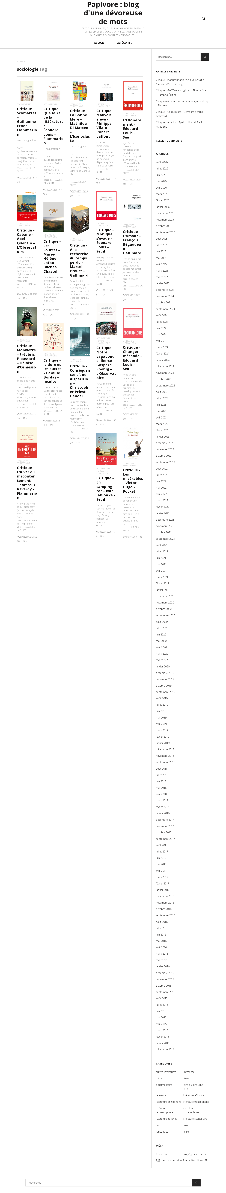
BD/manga (189, 1072)
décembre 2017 (165, 819)
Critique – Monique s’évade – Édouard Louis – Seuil (105, 240)
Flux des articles (194, 1154)
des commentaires (169, 1160)
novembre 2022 (165, 449)
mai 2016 (161, 941)
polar (186, 1125)
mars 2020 (162, 653)
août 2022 (162, 468)
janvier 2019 (163, 743)
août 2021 (162, 545)
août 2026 (162, 162)
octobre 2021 (163, 532)
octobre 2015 (163, 985)
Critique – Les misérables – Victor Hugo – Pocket (133, 481)
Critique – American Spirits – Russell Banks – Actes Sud (181, 124)
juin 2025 (161, 251)
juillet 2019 (162, 704)
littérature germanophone (165, 1110)
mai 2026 (161, 181)
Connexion (162, 1154)
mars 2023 (162, 424)
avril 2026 (161, 187)
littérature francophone (76, 105)
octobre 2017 (163, 832)
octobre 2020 (163, 609)
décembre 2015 (165, 973)
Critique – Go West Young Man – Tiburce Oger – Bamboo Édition (181, 92)
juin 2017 (161, 858)
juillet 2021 (162, 551)
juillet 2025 (162, 245)
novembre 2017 (165, 826)
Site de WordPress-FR (195, 1160)
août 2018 (162, 768)
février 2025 (162, 277)
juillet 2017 (162, 851)
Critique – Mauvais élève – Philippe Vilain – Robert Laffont (105, 123)
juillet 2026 (162, 168)
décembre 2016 (165, 896)
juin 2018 (161, 781)
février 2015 (162, 1036)
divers (186, 1078)
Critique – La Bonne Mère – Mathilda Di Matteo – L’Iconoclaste (80, 125)
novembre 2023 (165, 372)
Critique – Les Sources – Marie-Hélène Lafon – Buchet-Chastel (52, 256)
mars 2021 (162, 577)
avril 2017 (161, 870)
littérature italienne (166, 1118)
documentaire (24, 104)
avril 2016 (161, 947)
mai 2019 (161, 717)
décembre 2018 (165, 749)
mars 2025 (162, 270)
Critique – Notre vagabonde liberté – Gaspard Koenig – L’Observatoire (106, 362)
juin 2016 (161, 934)
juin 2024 (161, 328)
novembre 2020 (165, 602)
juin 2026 (161, 175)
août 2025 (162, 238)
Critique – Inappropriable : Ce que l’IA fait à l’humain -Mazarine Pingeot (180, 82)
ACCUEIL (99, 42)
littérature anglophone (76, 360)
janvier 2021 (163, 589)
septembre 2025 (165, 232)
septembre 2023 (165, 385)
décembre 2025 (165, 213)
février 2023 (162, 430)
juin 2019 (161, 711)
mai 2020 (161, 641)
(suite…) (47, 304)
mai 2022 (161, 487)
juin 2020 (161, 634)
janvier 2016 (163, 966)
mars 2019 (162, 730)
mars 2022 (162, 500)
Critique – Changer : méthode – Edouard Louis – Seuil (132, 358)
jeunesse (161, 1095)
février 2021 (162, 583)
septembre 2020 (165, 615)
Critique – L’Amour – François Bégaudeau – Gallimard (132, 242)
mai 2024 (161, 334)
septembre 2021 (165, 538)
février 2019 (162, 736)
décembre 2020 (165, 596)
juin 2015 (161, 1011)
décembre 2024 (165, 289)
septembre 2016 (165, 915)
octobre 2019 (163, 685)
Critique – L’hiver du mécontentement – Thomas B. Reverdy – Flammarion (27, 482)
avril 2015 (161, 1024)
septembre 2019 (165, 692)
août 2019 (162, 698)
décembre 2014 (165, 1049)
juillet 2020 (162, 628)
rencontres (162, 1131)
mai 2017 (161, 864)
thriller (186, 1131)
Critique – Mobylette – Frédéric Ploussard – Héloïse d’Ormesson (26, 358)
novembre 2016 (165, 902)
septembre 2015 (165, 992)
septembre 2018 (165, 762)
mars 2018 (162, 800)
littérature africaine (193, 1095)
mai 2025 (161, 258)
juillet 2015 (162, 1004)
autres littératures (166, 1072)
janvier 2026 (163, 207)
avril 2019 (161, 724)
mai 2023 (161, 411)
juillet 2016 (162, 928)
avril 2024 (161, 340)
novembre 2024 (165, 296)
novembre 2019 (165, 679)
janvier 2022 (163, 513)
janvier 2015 (163, 1043)
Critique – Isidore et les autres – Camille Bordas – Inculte (52, 371)
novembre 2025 (165, 219)
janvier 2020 (163, 666)
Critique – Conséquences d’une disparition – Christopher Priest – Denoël (80, 381)
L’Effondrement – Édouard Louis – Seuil (132, 129)
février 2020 (162, 660)
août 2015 (162, 998)
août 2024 (162, 315)
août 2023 (162, 392)
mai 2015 (161, 1017)
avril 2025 (161, 264)
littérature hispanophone (191, 1110)
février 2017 (162, 883)
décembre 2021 (165, 519)
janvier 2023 (163, 436)
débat (159, 1078)
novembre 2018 (165, 755)
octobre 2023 (163, 379)
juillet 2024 (162, 321)
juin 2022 (161, 481)
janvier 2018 (163, 813)
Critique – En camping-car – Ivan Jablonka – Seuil (105, 489)
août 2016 (162, 922)
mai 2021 (161, 564)
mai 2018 (161, 787)
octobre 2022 (163, 455)
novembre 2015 (165, 979)
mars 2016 (162, 953)
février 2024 (162, 353)
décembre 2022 (165, 443)
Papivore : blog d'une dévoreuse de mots (113, 13)
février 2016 (162, 960)
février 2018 (162, 806)
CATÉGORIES (124, 42)
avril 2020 (161, 647)
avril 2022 (161, 494)
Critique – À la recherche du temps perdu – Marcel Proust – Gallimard (79, 260)
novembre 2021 (165, 526)
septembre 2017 (165, 838)
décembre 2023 (165, 366)
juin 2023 (161, 404)
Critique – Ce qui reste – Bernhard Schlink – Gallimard (180, 114)
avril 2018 (161, 794)
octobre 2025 (163, 226)
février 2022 (162, 506)
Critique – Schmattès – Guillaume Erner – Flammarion (27, 121)
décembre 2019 (165, 673)
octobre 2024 (163, 302)
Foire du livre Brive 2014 (193, 1087)
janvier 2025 (163, 283)
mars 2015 (162, 1030)
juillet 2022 (162, 475)
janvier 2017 (163, 890)
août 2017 (162, 845)
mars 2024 (162, 347)
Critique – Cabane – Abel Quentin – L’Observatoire (27, 241)
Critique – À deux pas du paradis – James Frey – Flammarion (182, 103)
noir (158, 1125)
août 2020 (162, 621)
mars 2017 (162, 877)
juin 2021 (161, 557)
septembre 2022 (165, 462)
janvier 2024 (163, 360)
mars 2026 (162, 194)
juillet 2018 (162, 775)
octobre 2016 (163, 909)
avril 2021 (161, 570)
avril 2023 (161, 417)
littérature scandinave (195, 1118)
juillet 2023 (162, 398)
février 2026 (162, 200)
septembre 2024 (165, 309)
